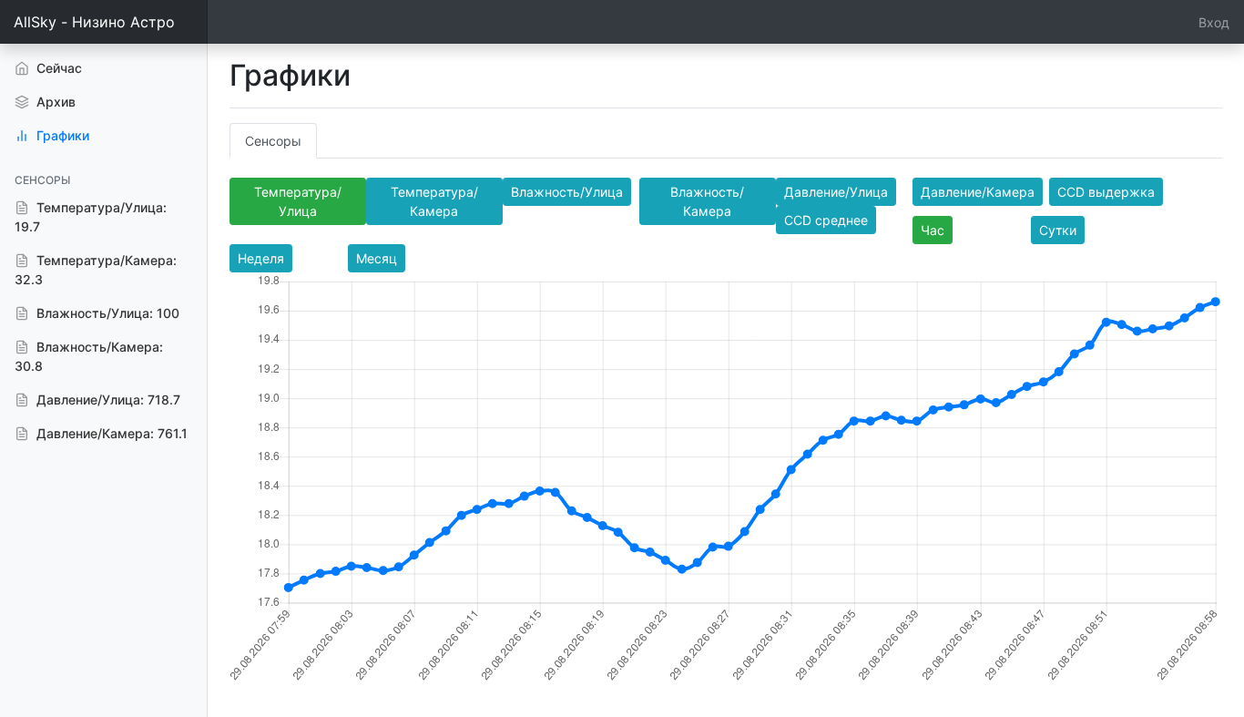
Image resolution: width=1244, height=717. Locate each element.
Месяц (376, 258)
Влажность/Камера (707, 201)
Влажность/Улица (567, 192)
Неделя (261, 258)
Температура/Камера (434, 201)
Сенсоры (273, 141)
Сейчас (83, 68)
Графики (61, 135)
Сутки (1057, 230)
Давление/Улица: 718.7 (106, 399)
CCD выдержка (1106, 192)
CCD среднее (826, 220)
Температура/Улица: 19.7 (91, 217)
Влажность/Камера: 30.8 (89, 356)
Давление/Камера (978, 192)
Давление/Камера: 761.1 (110, 433)
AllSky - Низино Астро (94, 22)
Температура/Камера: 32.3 (96, 269)
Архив (54, 101)
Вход (1213, 22)
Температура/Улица (298, 201)
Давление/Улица (836, 192)
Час (932, 230)
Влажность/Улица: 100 (106, 313)
